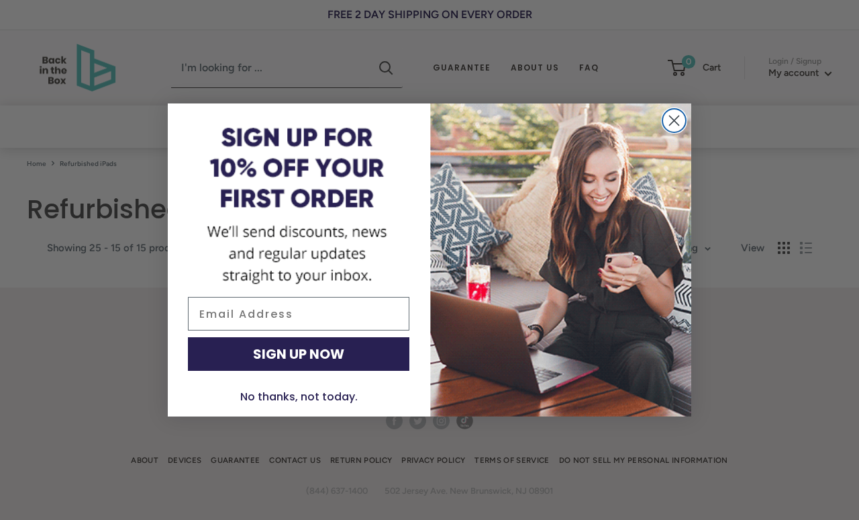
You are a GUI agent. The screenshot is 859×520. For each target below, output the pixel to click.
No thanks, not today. (299, 396)
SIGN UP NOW (298, 354)
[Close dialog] (674, 120)
